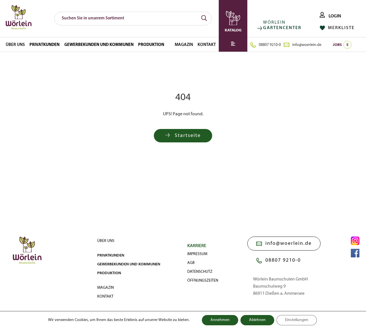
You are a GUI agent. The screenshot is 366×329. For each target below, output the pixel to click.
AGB (191, 263)
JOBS (341, 45)
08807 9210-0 (270, 45)
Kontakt (207, 45)
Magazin (184, 45)
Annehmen (220, 320)
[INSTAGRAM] (355, 241)
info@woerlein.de (306, 45)
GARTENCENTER (282, 28)
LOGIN (334, 16)
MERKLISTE (341, 28)
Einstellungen (296, 320)
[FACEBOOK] (355, 253)
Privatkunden (44, 45)
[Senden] (204, 18)
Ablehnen (257, 320)
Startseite (187, 135)
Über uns (15, 45)
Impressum (197, 254)
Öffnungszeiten (202, 280)
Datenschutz (199, 272)
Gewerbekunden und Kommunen (99, 45)
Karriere (196, 246)
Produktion (151, 45)
